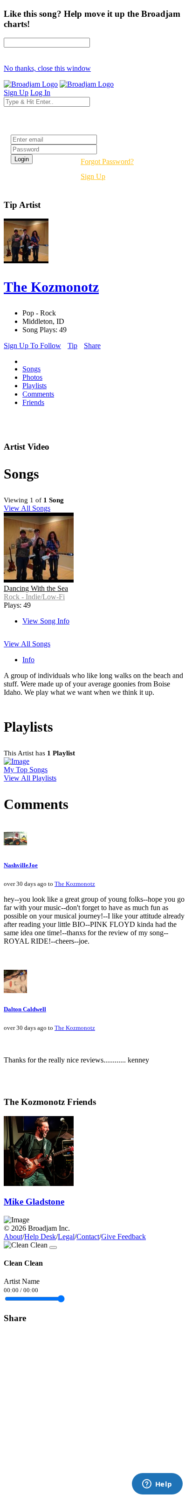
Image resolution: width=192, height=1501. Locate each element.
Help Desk (40, 1237)
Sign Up (93, 176)
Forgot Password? (107, 161)
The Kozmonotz (75, 883)
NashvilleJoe (21, 865)
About (13, 1237)
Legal (66, 1237)
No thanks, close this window (47, 68)
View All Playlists (30, 778)
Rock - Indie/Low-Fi (34, 597)
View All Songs (27, 508)
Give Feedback (123, 1237)
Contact (87, 1237)
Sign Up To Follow (32, 346)
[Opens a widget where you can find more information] (157, 1484)
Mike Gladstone (34, 1201)
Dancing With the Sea (36, 588)
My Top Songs (26, 770)
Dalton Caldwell (25, 1009)
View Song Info (45, 621)
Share (92, 346)
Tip (72, 346)
